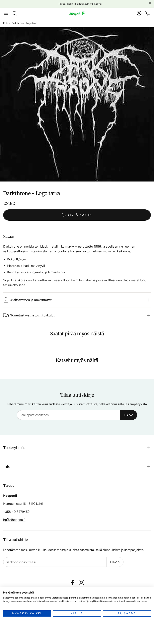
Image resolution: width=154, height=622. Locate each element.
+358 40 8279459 (16, 512)
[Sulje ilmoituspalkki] (150, 3)
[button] (6, 13)
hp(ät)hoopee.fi (14, 520)
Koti (5, 23)
